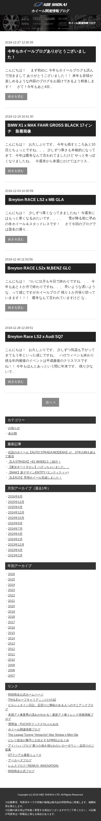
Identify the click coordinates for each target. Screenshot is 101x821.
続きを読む (16, 96)
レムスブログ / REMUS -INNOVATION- (33, 765)
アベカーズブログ (20, 760)
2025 (11, 579)
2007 (11, 675)
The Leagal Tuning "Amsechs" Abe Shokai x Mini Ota (43, 735)
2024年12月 (16, 512)
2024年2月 (15, 539)
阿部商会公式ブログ (21, 771)
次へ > (50, 402)
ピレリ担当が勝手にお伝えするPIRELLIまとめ (38, 740)
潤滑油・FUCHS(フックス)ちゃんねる (33, 724)
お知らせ (14, 428)
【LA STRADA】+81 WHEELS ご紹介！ (34, 461)
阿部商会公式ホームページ (25, 694)
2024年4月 (15, 534)
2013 (11, 643)
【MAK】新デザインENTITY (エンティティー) (38, 472)
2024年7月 (15, 528)
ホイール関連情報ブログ (50, 11)
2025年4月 (15, 507)
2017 (11, 622)
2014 (11, 638)
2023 (11, 590)
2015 (11, 633)
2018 (11, 617)
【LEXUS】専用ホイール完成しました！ (35, 477)
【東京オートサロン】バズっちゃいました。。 (39, 467)
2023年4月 (15, 550)
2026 (11, 574)
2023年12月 (16, 544)
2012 (11, 649)
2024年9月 (15, 523)
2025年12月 (16, 502)
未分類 (12, 433)
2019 (11, 611)
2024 (11, 585)
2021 (11, 601)
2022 (11, 595)
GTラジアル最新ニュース (24, 755)
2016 (11, 627)
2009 (11, 665)
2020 (11, 606)
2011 (11, 654)
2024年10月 (16, 518)
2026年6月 (15, 496)
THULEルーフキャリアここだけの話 (32, 699)
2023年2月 (15, 555)
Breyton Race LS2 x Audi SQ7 (35, 337)
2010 (11, 659)
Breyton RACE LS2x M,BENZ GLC (41, 268)
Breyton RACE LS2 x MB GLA (36, 200)
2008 (11, 670)
